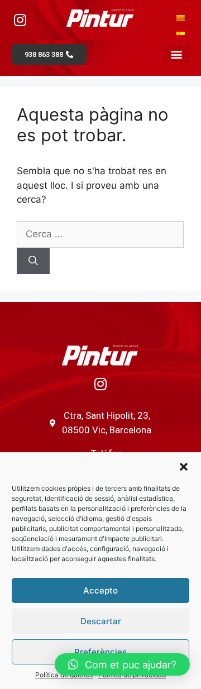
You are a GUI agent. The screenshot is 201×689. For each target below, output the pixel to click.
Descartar (100, 621)
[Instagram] (20, 20)
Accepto (100, 590)
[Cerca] (33, 261)
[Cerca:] (100, 234)
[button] (183, 466)
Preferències (100, 652)
